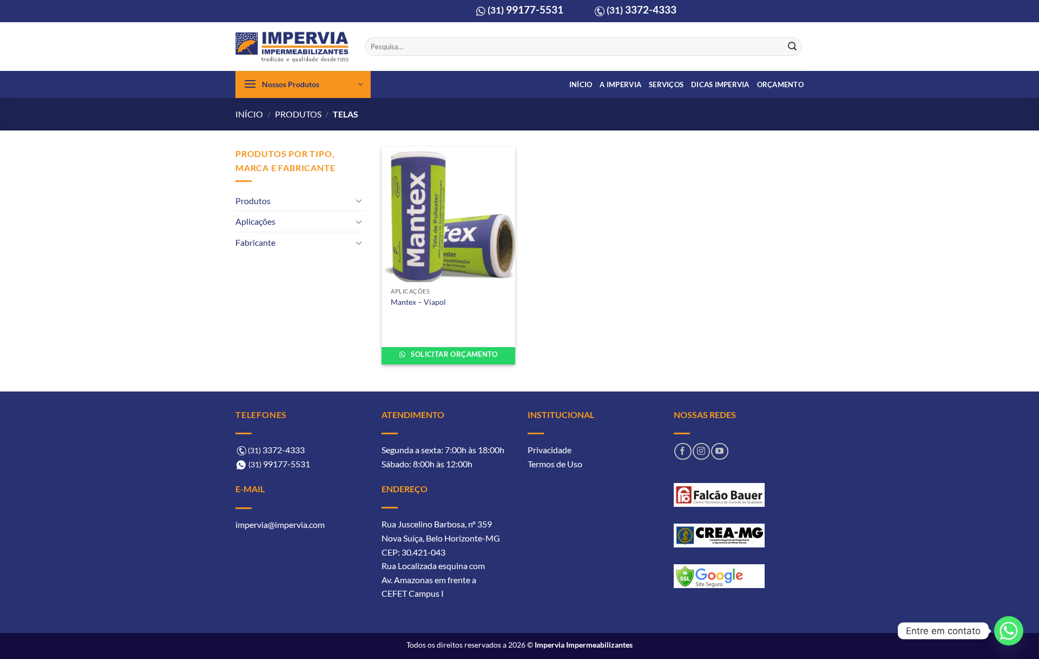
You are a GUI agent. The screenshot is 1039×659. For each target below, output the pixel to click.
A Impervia (620, 84)
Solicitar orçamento (453, 354)
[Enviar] (792, 46)
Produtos (298, 114)
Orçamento (780, 84)
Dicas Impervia (720, 84)
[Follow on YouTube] (719, 451)
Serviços (666, 84)
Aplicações (255, 221)
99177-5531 (525, 9)
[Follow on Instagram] (701, 451)
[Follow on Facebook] (682, 451)
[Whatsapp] (1008, 630)
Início (581, 84)
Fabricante (255, 242)
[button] (303, 84)
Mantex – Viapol (418, 301)
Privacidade (549, 450)
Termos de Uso (555, 464)
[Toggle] (358, 200)
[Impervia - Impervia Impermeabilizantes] (291, 47)
